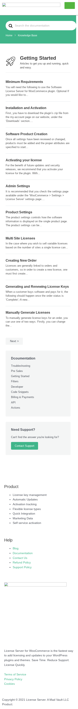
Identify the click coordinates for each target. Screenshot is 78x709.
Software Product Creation (26, 134)
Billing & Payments (22, 397)
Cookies (9, 683)
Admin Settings (18, 186)
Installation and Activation (26, 108)
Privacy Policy (13, 679)
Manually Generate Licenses (28, 312)
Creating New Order (21, 260)
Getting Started (20, 376)
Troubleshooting (20, 365)
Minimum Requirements (24, 82)
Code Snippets (20, 391)
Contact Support (24, 445)
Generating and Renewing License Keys (37, 286)
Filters (15, 381)
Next (13, 341)
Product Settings (19, 212)
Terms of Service (15, 674)
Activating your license (24, 160)
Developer (17, 386)
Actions (15, 407)
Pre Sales (17, 371)
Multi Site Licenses (20, 238)
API (13, 402)
